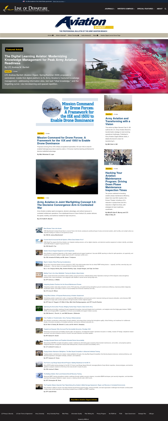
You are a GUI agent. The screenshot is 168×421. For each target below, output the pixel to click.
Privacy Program (101, 413)
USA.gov (151, 413)
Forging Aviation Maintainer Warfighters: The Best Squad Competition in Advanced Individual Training (72, 351)
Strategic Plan (142, 413)
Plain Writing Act (89, 413)
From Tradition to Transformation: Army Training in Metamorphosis (62, 318)
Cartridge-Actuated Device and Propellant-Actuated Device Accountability (64, 340)
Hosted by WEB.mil (83, 419)
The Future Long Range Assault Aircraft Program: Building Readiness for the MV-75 (67, 362)
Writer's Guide (60, 35)
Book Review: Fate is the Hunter (53, 228)
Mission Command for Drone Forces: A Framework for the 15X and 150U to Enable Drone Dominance (63, 140)
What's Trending (73, 35)
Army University (39, 413)
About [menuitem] (159, 9)
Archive (50, 35)
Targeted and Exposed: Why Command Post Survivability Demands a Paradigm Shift (67, 329)
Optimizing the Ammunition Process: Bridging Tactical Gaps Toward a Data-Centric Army (68, 307)
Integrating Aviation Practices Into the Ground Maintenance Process (62, 284)
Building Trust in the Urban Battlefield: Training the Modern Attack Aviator (64, 273)
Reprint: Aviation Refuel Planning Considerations (57, 262)
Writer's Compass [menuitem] (125, 9)
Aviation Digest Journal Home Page (110, 35)
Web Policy (65, 413)
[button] (59, 1)
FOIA (120, 413)
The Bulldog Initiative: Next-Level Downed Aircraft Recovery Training (63, 374)
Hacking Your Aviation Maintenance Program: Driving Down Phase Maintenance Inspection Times (116, 181)
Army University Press (53, 413)
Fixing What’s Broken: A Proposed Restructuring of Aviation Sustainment (64, 295)
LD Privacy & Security (7, 413)
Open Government (130, 413)
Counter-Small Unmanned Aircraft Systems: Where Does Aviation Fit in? (64, 239)
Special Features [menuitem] (145, 9)
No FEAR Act (112, 413)
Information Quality (76, 413)
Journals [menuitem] (109, 9)
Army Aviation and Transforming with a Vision (117, 121)
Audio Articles (85, 35)
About (95, 35)
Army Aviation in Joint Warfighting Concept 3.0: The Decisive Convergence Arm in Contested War (66, 204)
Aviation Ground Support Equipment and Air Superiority (59, 251)
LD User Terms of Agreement (24, 413)
